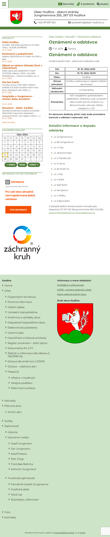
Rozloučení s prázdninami (17, 53)
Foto (7, 512)
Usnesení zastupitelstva (22, 312)
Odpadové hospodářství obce (26, 322)
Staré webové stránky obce (71, 294)
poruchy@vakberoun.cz (61, 212)
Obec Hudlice (56, 36)
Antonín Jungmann (23, 469)
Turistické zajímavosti (21, 478)
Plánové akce (12, 405)
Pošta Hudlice (10, 42)
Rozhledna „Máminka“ (25, 499)
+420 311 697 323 (46, 22)
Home (8, 285)
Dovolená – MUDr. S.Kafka (17, 108)
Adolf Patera (19, 453)
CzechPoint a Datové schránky (27, 337)
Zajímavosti (11, 426)
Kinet (82, 533)
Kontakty (10, 517)
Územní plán (16, 332)
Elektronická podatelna (22, 327)
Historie (12, 432)
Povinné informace (20, 301)
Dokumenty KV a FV (20, 348)
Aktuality (70, 36)
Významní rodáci (18, 437)
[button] (4, 4)
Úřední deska (16, 307)
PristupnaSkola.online (64, 533)
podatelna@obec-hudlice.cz (88, 22)
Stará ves (16, 494)
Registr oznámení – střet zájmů (27, 343)
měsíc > (34, 164)
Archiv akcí (15, 412)
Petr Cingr (17, 458)
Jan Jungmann (20, 448)
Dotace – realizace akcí (22, 366)
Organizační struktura (22, 296)
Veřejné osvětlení (21, 383)
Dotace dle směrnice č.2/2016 (26, 361)
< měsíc (10, 164)
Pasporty (13, 371)
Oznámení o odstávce (89, 36)
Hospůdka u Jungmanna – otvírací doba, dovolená (18, 97)
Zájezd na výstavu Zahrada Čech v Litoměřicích (22, 66)
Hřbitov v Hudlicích (23, 377)
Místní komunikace (23, 388)
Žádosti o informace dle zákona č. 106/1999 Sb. (29, 355)
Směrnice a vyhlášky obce (24, 317)
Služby (8, 421)
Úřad (7, 290)
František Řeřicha (22, 464)
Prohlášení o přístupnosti (70, 285)
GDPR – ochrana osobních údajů (74, 290)
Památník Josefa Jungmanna (29, 484)
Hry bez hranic (10, 82)
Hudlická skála (20, 489)
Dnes (22, 164)
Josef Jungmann (21, 443)
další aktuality (8, 122)
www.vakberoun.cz (85, 212)
